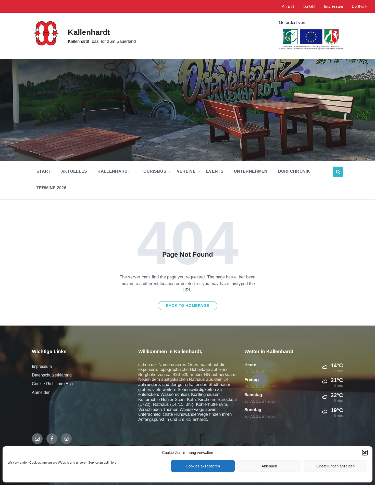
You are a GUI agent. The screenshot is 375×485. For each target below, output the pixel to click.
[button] (364, 452)
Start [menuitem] (43, 171)
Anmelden (41, 392)
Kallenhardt (89, 32)
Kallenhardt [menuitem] (113, 171)
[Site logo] (46, 48)
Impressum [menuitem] (333, 6)
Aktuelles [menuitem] (74, 171)
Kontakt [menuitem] (309, 6)
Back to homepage (187, 306)
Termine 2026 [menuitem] (51, 188)
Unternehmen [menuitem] (251, 171)
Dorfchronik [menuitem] (294, 171)
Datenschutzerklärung (52, 375)
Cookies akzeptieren (203, 466)
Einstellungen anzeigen (335, 466)
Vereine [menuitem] (186, 171)
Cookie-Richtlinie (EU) (52, 384)
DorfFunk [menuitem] (359, 6)
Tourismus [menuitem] (153, 171)
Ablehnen (269, 466)
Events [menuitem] (214, 171)
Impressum (42, 366)
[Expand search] (338, 172)
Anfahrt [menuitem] (288, 6)
